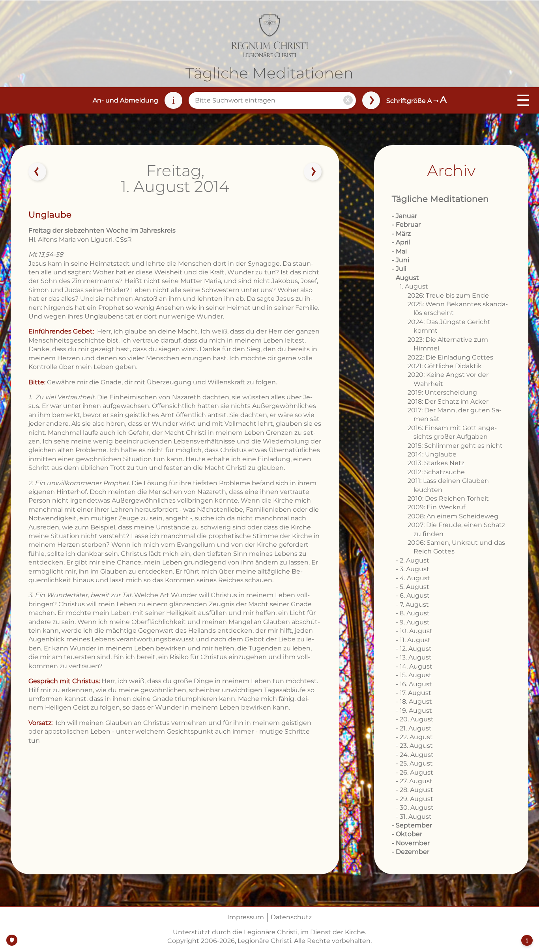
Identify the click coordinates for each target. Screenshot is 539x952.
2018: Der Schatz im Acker (448, 401)
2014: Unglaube (432, 454)
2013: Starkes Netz (436, 463)
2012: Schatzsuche (436, 472)
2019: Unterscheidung (442, 392)
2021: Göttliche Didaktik (445, 366)
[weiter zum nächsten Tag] (313, 171)
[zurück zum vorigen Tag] (37, 171)
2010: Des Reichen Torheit (448, 498)
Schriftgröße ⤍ (416, 100)
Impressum (245, 917)
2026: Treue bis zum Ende (448, 295)
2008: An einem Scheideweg (453, 516)
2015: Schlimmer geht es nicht (455, 445)
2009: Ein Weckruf (436, 507)
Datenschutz (291, 917)
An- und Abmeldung (125, 100)
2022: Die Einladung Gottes (450, 357)
